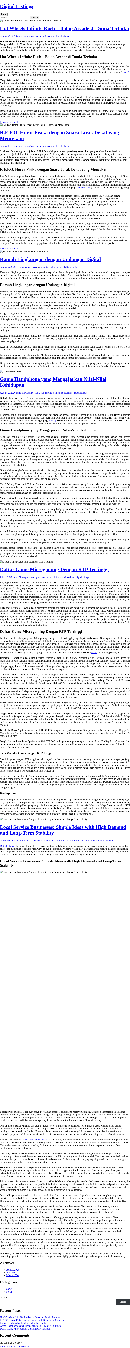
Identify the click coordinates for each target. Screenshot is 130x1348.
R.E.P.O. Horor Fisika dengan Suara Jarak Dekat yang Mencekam (33, 1320)
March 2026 (12, 1275)
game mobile (59, 392)
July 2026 (11, 1272)
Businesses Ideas (42, 840)
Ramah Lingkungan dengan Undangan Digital (50, 259)
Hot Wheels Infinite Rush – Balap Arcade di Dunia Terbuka (64, 28)
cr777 (126, 72)
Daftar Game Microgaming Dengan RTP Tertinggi (54, 569)
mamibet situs (83, 187)
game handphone (43, 392)
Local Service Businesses (80, 840)
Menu (3, 14)
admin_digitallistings (58, 36)
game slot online (44, 577)
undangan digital (29, 267)
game (19, 36)
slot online (63, 577)
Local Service (59, 840)
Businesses (27, 840)
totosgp (52, 420)
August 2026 (12, 1269)
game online (42, 36)
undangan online (47, 267)
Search (3, 1297)
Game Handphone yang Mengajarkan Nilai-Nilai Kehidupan (30, 1325)
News (26, 36)
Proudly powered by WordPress (16, 1346)
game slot (29, 577)
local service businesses (36, 1139)
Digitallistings (7, 846)
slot (55, 577)
